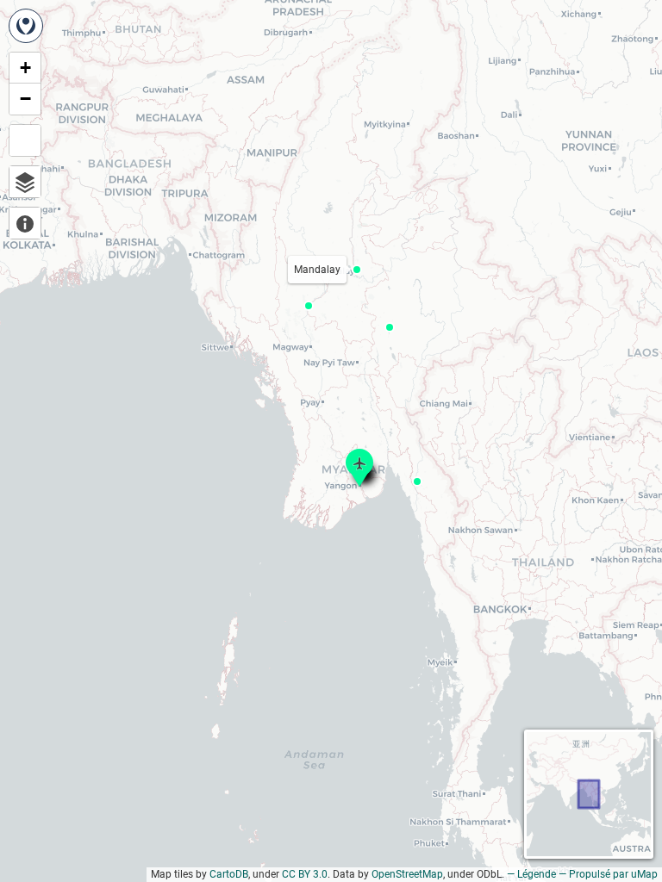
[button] (308, 306)
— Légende (531, 874)
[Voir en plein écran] (25, 140)
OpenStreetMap (407, 874)
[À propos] (25, 223)
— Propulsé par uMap (608, 874)
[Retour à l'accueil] (26, 26)
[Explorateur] (25, 181)
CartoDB (228, 874)
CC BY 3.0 (305, 874)
